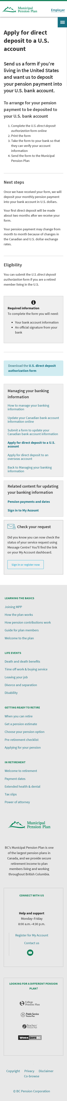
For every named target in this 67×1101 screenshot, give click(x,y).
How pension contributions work (28, 622)
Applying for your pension (23, 747)
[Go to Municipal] (19, 10)
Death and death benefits (22, 661)
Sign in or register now (26, 564)
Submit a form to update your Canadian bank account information (33, 432)
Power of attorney (17, 802)
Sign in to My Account (23, 510)
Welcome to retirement (21, 771)
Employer (58, 10)
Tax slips (11, 794)
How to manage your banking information (28, 407)
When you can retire (19, 716)
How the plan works (19, 614)
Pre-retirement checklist (22, 740)
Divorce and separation (21, 685)
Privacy (29, 1071)
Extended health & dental (22, 786)
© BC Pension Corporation (31, 1091)
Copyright (13, 1071)
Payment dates (15, 779)
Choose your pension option (24, 732)
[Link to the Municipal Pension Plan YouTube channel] (30, 953)
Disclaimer (46, 1071)
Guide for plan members (22, 630)
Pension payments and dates (29, 501)
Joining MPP (13, 607)
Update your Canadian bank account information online (33, 420)
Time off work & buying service (26, 669)
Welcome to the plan (19, 638)
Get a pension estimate (21, 724)
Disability (11, 693)
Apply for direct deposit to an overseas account (28, 457)
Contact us (31, 943)
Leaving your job (16, 677)
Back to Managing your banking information (30, 469)
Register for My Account (31, 935)
